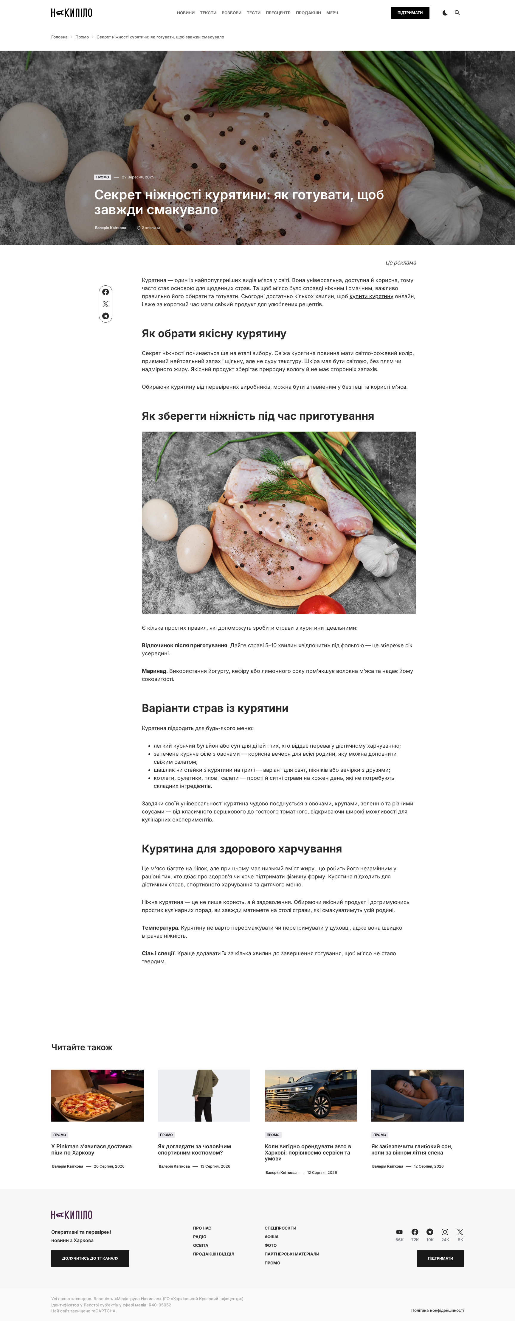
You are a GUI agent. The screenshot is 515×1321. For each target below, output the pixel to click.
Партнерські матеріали (292, 1254)
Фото (271, 1245)
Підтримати (410, 12)
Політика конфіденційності (437, 1310)
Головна (59, 37)
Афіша (272, 1236)
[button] (445, 13)
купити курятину (371, 296)
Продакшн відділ (213, 1254)
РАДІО (199, 1236)
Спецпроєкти (280, 1228)
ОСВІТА (200, 1245)
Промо (82, 37)
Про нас (202, 1228)
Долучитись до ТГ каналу (90, 1258)
